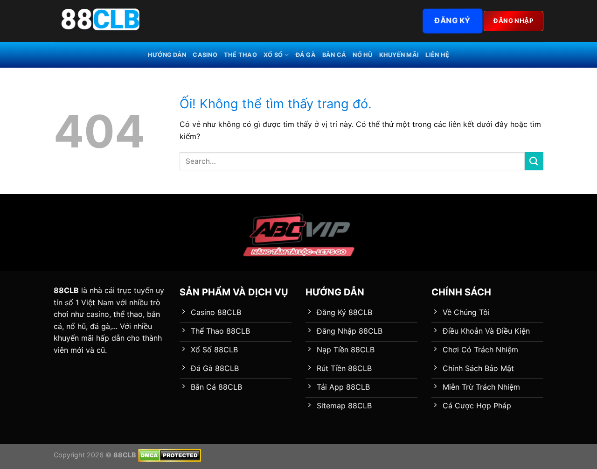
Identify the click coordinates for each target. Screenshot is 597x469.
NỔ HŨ (362, 54)
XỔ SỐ (273, 54)
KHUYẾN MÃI (399, 54)
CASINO (205, 54)
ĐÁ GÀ (306, 54)
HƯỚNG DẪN (167, 54)
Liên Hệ (437, 54)
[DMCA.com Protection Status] (169, 455)
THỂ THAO (240, 54)
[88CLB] (100, 21)
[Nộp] (534, 161)
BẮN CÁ (334, 54)
